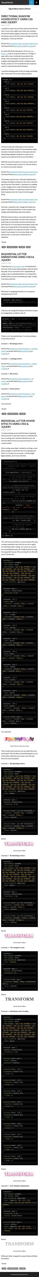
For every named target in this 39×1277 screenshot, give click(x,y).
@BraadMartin (19, 46)
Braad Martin (7, 2)
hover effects (12, 247)
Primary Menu (36, 2)
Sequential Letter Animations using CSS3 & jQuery (17, 257)
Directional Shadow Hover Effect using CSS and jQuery (17, 19)
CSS (4, 247)
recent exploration (18, 266)
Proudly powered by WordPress (19, 1274)
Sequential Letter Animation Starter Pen (24, 44)
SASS (28, 247)
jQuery (22, 247)
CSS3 (4, 413)
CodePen (31, 46)
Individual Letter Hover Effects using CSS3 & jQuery (18, 423)
